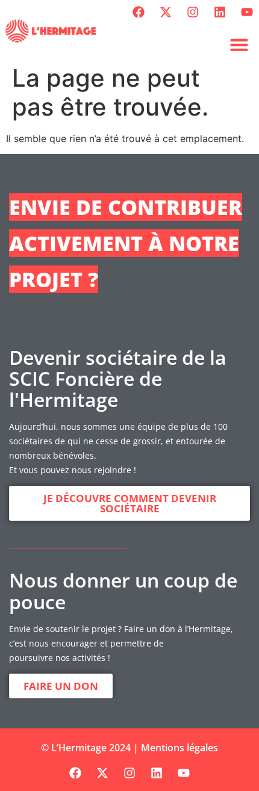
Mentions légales (179, 747)
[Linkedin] (220, 12)
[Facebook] (138, 12)
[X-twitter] (166, 12)
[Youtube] (247, 12)
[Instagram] (193, 12)
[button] (239, 44)
